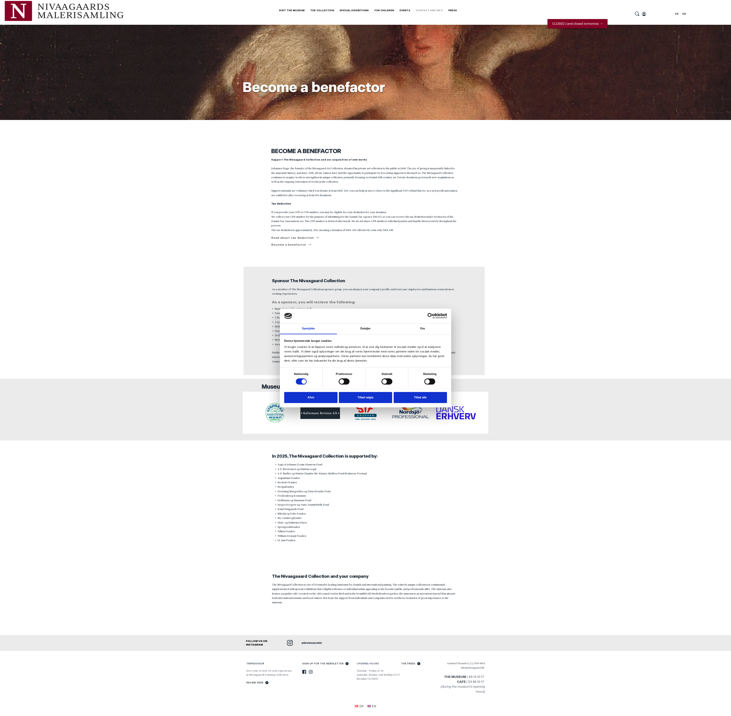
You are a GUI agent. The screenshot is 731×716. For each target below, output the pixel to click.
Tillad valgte (365, 397)
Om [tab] (422, 328)
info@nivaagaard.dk (472, 667)
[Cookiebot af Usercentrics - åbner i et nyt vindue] (430, 316)
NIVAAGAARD (312, 643)
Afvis (310, 397)
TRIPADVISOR (255, 663)
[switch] (344, 382)
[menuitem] (292, 10)
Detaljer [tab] (365, 328)
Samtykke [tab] (308, 328)
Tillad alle (420, 397)
